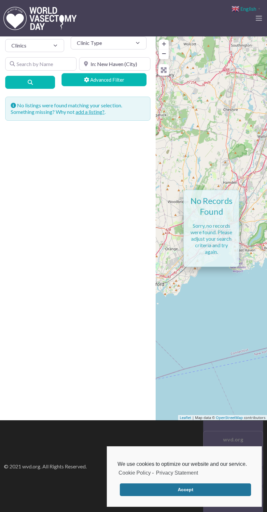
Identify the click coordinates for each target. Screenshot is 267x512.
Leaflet (185, 417)
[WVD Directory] (40, 17)
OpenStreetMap (229, 417)
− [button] (164, 53)
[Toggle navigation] (259, 18)
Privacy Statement (177, 473)
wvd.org (233, 439)
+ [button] (164, 44)
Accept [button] (185, 489)
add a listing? (90, 112)
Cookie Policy (135, 473)
